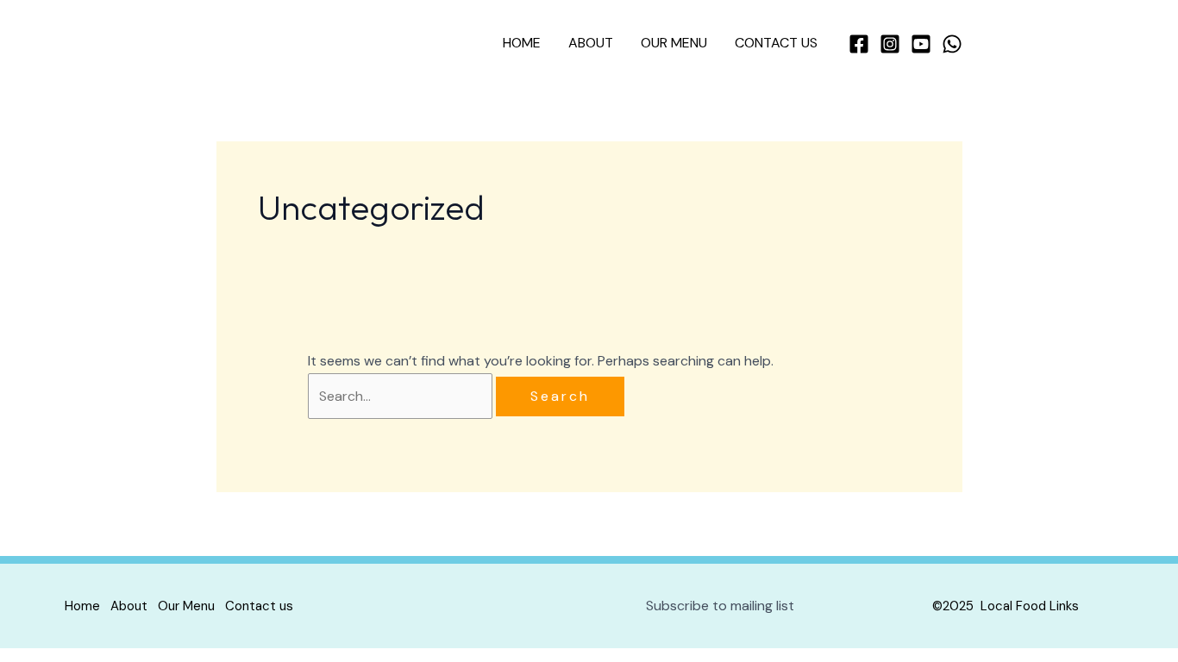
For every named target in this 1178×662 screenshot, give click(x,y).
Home (522, 43)
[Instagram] (890, 44)
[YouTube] (921, 44)
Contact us (776, 43)
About (590, 43)
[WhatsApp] (952, 44)
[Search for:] (402, 396)
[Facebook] (859, 44)
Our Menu (674, 43)
